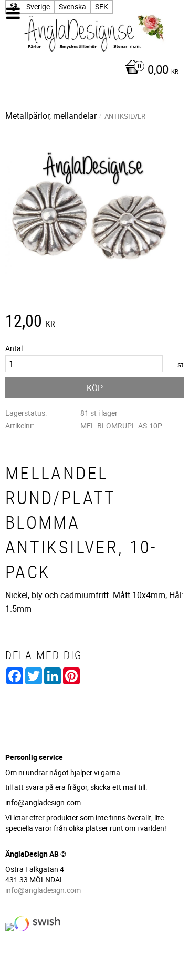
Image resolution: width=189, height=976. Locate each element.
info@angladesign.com (43, 890)
